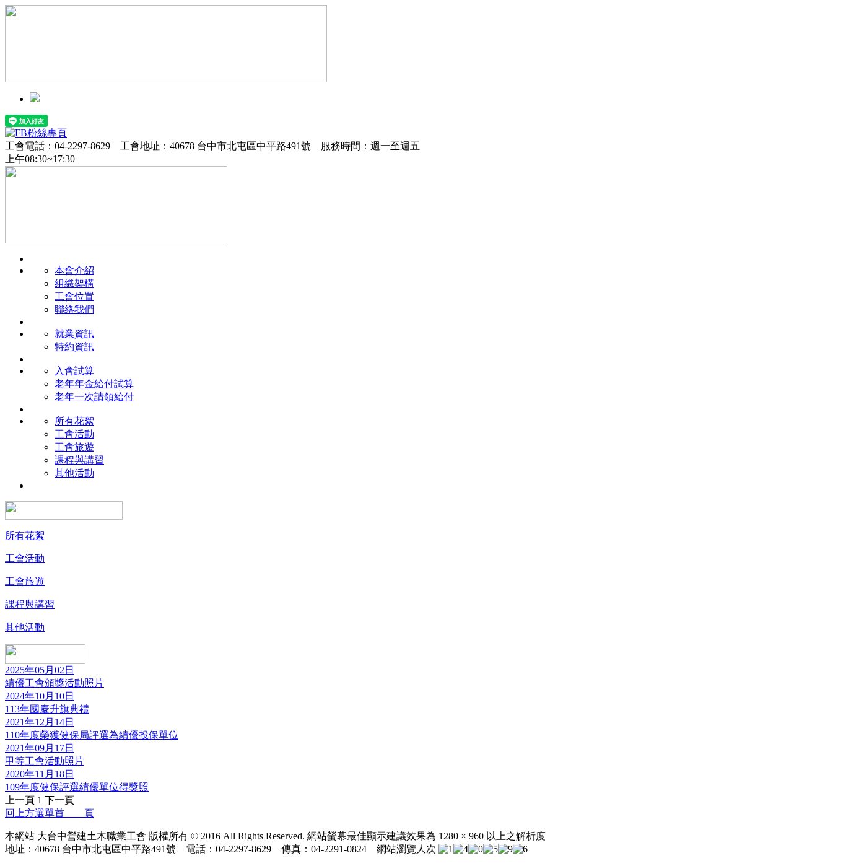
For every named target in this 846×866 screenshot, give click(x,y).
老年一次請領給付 (94, 396)
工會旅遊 (74, 447)
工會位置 (74, 296)
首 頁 (74, 813)
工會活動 (74, 434)
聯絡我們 (74, 309)
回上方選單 (30, 813)
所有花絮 (74, 421)
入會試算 (74, 370)
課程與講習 (79, 460)
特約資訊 (74, 346)
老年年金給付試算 (94, 383)
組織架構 (74, 283)
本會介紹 (74, 270)
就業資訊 (74, 333)
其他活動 (74, 473)
